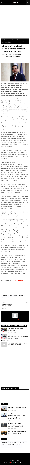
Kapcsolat (18, 460)
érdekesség (19, 447)
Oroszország (21, 295)
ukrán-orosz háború (11, 297)
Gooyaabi (24, 462)
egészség (24, 442)
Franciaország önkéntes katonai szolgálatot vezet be (15, 329)
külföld (15, 295)
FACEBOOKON (19, 280)
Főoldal (3, 39)
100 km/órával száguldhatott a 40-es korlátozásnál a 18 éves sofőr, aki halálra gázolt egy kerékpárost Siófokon (17, 425)
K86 (18, 319)
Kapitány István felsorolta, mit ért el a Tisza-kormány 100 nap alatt (16, 432)
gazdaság (4, 444)
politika (13, 444)
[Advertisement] (15, 23)
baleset (11, 442)
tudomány (19, 444)
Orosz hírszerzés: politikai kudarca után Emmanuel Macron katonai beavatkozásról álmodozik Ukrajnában (17, 336)
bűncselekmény (17, 442)
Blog (14, 462)
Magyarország (5, 442)
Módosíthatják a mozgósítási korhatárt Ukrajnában (16, 408)
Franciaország (9, 39)
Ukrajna (3, 297)
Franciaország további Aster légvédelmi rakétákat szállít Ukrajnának (17, 343)
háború (11, 295)
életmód (13, 447)
